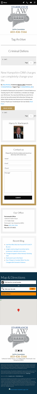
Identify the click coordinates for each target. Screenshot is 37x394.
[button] (18, 310)
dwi (32, 87)
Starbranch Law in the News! (14, 258)
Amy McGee (6, 84)
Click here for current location (13, 282)
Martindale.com (19, 376)
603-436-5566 (18, 31)
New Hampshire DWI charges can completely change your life (18, 76)
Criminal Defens (25, 87)
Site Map (28, 373)
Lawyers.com (12, 376)
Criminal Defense (6, 87)
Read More (7, 108)
